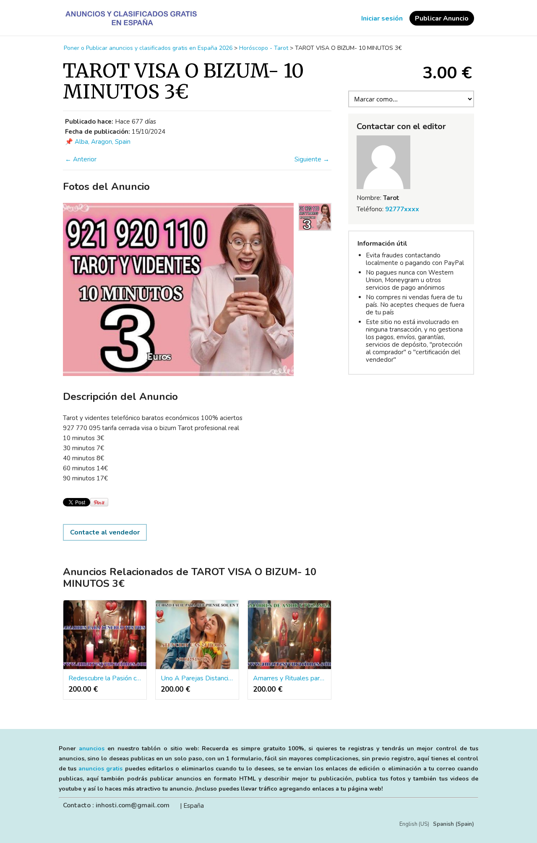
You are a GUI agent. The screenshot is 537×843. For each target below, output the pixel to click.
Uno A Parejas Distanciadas (197, 678)
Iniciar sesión (382, 18)
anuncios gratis (100, 769)
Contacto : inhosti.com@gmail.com (116, 805)
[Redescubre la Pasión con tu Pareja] (104, 635)
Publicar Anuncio (442, 18)
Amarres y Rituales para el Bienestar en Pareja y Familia (289, 678)
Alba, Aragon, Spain (102, 141)
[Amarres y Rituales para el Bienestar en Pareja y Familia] (289, 635)
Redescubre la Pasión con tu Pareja (104, 678)
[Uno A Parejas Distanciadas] (197, 635)
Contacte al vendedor (105, 532)
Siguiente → (312, 159)
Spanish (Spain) (453, 824)
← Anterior (80, 159)
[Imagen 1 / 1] (178, 289)
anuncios (91, 748)
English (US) (414, 824)
